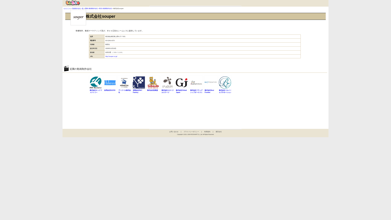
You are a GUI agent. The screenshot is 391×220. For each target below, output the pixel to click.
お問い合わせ (173, 132)
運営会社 (219, 132)
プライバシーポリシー (191, 132)
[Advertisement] (195, 109)
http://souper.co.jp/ (111, 56)
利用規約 (207, 132)
